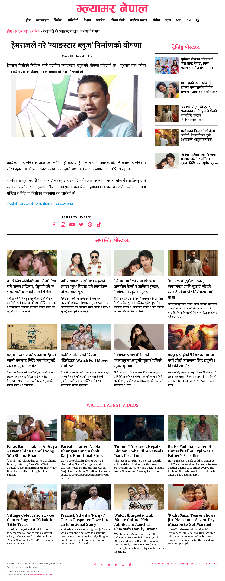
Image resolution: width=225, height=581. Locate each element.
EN (189, 20)
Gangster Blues (64, 203)
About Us (213, 564)
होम (28, 20)
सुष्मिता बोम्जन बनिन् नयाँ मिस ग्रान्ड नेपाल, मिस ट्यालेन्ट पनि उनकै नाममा (197, 63)
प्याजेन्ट (100, 20)
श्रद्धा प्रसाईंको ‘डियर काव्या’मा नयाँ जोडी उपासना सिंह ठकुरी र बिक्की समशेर (191, 361)
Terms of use (154, 564)
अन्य (178, 20)
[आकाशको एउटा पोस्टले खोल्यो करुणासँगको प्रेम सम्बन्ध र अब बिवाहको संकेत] (167, 89)
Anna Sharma (44, 203)
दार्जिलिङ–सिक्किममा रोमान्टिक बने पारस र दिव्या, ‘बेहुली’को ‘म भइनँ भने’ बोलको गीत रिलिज (31, 287)
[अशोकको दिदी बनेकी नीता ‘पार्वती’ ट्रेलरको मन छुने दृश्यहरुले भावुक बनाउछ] (167, 137)
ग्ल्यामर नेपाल (86, 56)
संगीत (156, 20)
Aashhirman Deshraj (21, 203)
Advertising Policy (186, 564)
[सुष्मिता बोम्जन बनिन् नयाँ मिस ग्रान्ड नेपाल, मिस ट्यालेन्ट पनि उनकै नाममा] (167, 65)
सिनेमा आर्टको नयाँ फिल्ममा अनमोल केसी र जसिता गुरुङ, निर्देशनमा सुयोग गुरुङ (199, 159)
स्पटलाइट (42, 20)
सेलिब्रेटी (73, 20)
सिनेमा (58, 20)
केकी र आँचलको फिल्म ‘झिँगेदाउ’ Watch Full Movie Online (84, 361)
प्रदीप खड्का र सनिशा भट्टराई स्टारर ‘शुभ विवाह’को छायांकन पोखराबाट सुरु (84, 287)
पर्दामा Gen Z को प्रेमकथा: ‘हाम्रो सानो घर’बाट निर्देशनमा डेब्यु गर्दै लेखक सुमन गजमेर (31, 361)
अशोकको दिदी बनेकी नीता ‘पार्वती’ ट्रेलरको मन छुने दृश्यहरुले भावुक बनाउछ (198, 135)
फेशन (87, 20)
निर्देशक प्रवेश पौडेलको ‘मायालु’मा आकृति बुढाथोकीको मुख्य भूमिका (138, 361)
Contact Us (202, 564)
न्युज (168, 20)
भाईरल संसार (138, 20)
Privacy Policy (169, 564)
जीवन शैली (118, 20)
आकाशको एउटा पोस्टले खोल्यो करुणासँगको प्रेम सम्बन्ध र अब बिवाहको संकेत (199, 87)
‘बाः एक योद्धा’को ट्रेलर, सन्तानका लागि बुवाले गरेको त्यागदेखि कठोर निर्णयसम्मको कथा (199, 113)
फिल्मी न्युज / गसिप (27, 31)
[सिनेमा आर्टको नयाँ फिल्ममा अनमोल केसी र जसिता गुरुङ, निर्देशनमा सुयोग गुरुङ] (167, 161)
